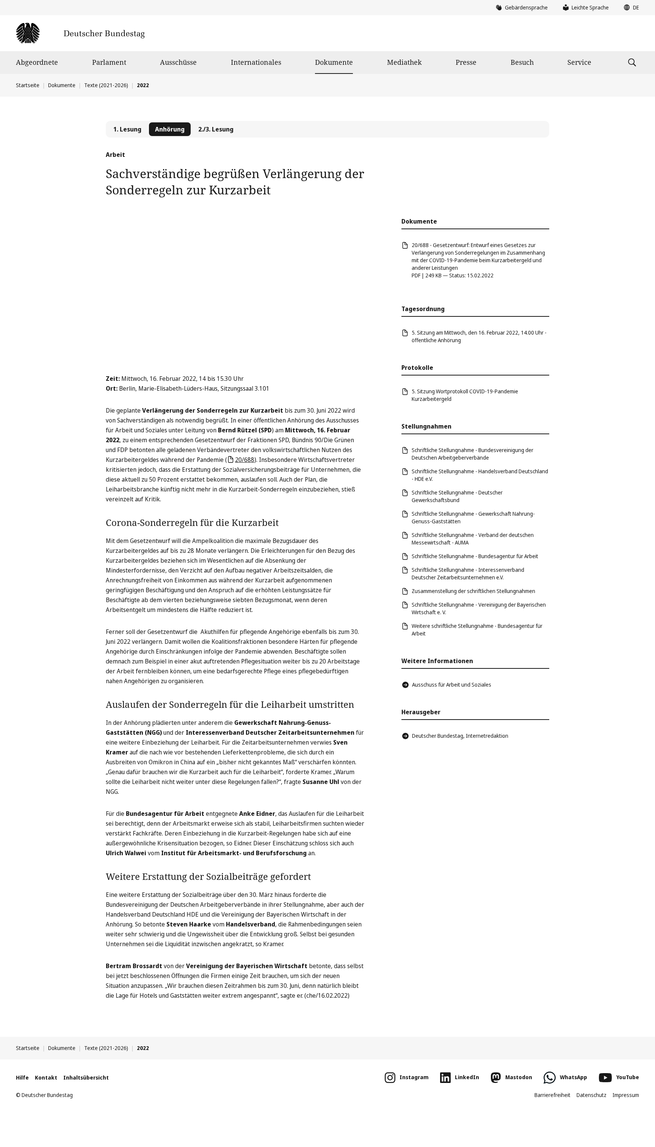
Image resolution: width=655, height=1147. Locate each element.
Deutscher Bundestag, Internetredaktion (460, 735)
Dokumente (334, 62)
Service (579, 62)
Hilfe (22, 1077)
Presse (466, 62)
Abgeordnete (37, 62)
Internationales (256, 62)
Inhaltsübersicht (86, 1077)
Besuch (522, 62)
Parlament (109, 62)
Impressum (626, 1094)
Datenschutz (591, 1094)
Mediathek (404, 62)
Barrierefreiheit (552, 1094)
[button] (629, 7)
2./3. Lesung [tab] (215, 129)
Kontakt (46, 1077)
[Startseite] (80, 33)
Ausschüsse (178, 62)
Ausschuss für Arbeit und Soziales (451, 684)
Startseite (27, 85)
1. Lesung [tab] (127, 129)
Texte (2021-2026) (106, 85)
